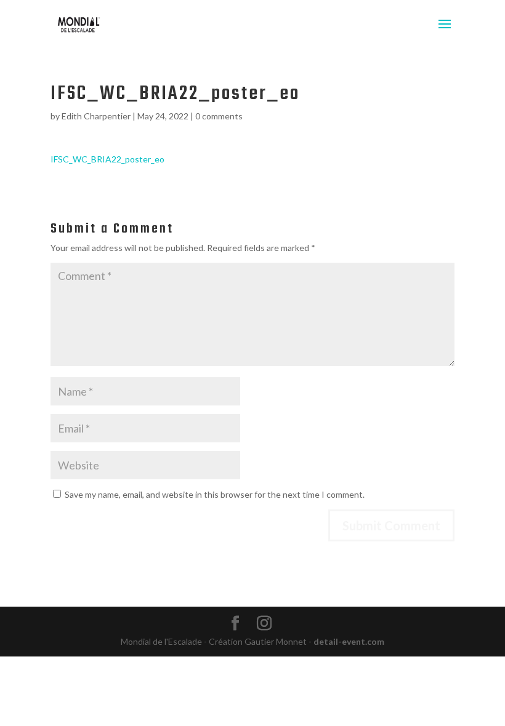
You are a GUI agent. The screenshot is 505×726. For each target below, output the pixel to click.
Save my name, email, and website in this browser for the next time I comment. (215, 494)
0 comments (219, 116)
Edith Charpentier (96, 116)
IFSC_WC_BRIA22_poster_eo (107, 159)
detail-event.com (348, 641)
